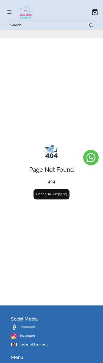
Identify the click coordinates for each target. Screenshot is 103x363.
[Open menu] (9, 12)
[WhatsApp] (91, 157)
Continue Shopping (51, 194)
